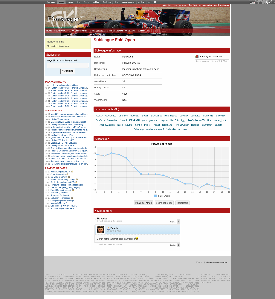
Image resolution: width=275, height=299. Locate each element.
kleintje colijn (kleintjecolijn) (62, 200)
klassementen (108, 30)
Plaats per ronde (143, 203)
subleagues (143, 30)
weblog (96, 2)
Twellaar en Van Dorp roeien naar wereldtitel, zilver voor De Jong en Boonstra (86, 158)
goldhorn (153, 120)
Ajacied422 (111, 115)
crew (175, 5)
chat (116, 2)
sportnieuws (53, 110)
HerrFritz (174, 120)
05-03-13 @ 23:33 (114, 231)
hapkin (164, 120)
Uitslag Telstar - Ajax (60, 119)
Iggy (183, 120)
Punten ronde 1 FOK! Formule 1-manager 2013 (72, 106)
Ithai (209, 120)
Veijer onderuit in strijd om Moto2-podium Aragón (72, 127)
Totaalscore (182, 203)
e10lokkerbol (110, 120)
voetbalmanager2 (155, 129)
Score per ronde (164, 203)
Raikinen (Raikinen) (59, 193)
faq (169, 5)
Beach (145, 115)
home (49, 30)
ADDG (99, 115)
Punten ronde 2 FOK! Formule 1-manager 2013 (72, 103)
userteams (130, 30)
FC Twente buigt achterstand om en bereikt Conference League (79, 164)
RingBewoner (182, 125)
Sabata (218, 125)
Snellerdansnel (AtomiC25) (63, 182)
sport (61, 2)
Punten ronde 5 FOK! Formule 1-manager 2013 (72, 96)
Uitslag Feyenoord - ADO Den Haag (67, 124)
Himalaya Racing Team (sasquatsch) (67, 185)
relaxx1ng (167, 125)
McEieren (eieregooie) (61, 198)
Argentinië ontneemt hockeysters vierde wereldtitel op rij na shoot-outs (82, 148)
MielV (147, 125)
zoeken (141, 2)
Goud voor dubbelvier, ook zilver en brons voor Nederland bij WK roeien (83, 153)
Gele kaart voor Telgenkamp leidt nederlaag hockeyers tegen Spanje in (83, 156)
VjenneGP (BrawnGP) (61, 172)
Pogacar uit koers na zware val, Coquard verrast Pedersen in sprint (81, 151)
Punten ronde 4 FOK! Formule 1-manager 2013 (72, 98)
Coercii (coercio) (58, 174)
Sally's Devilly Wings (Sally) (63, 179)
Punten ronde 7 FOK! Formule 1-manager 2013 (72, 90)
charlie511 (208, 115)
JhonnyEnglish (107, 125)
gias (144, 120)
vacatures (183, 5)
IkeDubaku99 (129, 63)
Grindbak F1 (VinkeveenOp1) (64, 206)
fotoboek (107, 2)
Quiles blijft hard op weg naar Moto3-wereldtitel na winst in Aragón (80, 137)
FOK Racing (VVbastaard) (62, 208)
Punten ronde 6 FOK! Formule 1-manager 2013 (72, 93)
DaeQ (99, 120)
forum (86, 2)
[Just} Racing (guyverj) (61, 190)
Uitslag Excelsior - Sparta (62, 145)
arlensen (123, 115)
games (70, 2)
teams (120, 30)
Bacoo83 (135, 115)
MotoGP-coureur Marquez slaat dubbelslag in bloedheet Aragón (79, 114)
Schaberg (139, 129)
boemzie (184, 115)
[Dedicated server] (253, 3)
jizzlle (120, 125)
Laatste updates (56, 168)
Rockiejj (195, 125)
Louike (128, 125)
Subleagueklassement (210, 56)
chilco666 (221, 115)
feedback (193, 5)
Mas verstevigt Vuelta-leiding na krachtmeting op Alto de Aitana (79, 122)
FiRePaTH (134, 120)
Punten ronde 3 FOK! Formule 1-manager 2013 (72, 101)
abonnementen (128, 2)
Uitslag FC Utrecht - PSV (62, 135)
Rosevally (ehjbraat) (60, 195)
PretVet (156, 125)
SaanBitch (207, 125)
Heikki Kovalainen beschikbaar (64, 85)
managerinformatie (77, 30)
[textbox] (68, 65)
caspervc (195, 115)
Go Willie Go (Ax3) (59, 177)
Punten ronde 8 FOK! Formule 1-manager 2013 (72, 88)
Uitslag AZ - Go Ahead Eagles (64, 143)
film (78, 2)
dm (149, 2)
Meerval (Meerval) (59, 203)
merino (138, 125)
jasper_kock (220, 120)
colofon (163, 5)
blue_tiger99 (170, 115)
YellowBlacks (173, 129)
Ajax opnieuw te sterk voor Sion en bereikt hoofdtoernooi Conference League (85, 161)
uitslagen (94, 30)
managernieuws (55, 81)
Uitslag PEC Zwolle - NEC (62, 140)
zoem (185, 129)
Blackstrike (156, 115)
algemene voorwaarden (216, 262)
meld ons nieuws (221, 5)
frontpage (51, 2)
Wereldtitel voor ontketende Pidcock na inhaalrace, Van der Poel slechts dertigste (87, 117)
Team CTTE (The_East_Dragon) (65, 187)
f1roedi (123, 120)
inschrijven (59, 30)
